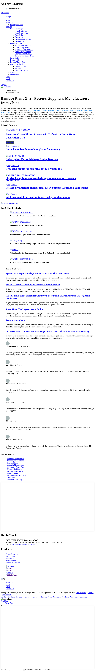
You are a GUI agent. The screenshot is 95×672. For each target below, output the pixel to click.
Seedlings (34, 597)
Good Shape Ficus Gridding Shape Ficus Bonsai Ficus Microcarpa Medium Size (40, 244)
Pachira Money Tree (17, 62)
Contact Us (10, 81)
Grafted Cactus (20, 66)
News (8, 77)
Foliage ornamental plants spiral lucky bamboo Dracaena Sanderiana (47, 187)
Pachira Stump (12, 463)
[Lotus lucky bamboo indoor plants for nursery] (12, 146)
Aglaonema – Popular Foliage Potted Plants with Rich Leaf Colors (37, 273)
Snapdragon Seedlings (15, 461)
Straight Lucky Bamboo (23, 54)
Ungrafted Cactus (21, 70)
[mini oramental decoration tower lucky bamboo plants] (11, 194)
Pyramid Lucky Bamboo (24, 50)
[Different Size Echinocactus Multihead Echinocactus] (21, 259)
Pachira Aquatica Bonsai (73, 110)
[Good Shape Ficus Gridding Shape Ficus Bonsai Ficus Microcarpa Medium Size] (16, 241)
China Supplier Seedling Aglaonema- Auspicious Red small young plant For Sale (40, 253)
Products (9, 27)
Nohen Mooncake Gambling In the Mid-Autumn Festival (33, 284)
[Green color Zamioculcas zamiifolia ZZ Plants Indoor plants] (21, 213)
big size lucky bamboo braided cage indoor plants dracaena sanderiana (41, 179)
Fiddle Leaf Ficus (13, 473)
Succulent (18, 68)
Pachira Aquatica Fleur (15, 459)
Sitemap (90, 593)
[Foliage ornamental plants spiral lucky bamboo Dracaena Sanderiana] (11, 185)
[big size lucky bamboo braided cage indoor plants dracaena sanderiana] (20, 175)
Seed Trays (11, 477)
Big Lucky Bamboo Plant (37, 110)
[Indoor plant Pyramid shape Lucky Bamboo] (15, 156)
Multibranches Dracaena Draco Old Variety (27, 225)
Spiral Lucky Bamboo (23, 52)
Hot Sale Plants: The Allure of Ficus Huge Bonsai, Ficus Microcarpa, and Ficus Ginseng (47, 331)
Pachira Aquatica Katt (15, 471)
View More (5, 13)
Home (8, 20)
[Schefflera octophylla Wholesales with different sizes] (21, 231)
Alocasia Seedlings (23, 597)
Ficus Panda (19, 41)
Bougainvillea (15, 60)
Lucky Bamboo (16, 43)
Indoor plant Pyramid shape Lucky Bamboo (32, 159)
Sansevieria (14, 58)
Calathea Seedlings (8, 597)
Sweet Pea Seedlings (14, 479)
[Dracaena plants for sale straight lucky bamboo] (12, 166)
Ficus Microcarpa (16, 29)
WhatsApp (8, 603)
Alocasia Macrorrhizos (15, 465)
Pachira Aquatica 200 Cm (16, 475)
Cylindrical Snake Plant (16, 467)
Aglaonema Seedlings (61, 597)
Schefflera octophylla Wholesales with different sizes (30, 235)
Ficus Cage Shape (21, 33)
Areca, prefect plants (15, 320)
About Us (9, 23)
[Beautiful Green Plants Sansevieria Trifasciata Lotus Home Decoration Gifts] (18, 130)
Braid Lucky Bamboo (23, 45)
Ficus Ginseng (20, 37)
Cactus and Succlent (17, 64)
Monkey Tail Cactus (14, 469)
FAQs (8, 79)
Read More (10, 142)
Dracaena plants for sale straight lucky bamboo (34, 168)
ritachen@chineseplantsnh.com (23, 544)
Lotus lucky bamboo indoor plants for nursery (33, 149)
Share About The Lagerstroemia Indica (24, 309)
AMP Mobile (6, 595)
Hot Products (81, 593)
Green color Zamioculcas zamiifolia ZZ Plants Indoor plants (33, 216)
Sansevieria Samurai (55, 110)
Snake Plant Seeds (45, 597)
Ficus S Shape (20, 35)
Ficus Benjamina (21, 31)
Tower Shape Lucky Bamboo (25, 56)
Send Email (5, 601)
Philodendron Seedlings (78, 597)
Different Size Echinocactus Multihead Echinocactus (29, 262)
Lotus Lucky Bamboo (23, 48)
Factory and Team (16, 25)
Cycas (12, 72)
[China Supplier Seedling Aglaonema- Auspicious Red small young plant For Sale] (14, 250)
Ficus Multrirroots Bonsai (24, 39)
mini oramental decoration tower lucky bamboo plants (38, 197)
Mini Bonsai (14, 75)
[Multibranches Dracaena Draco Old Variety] (21, 222)
